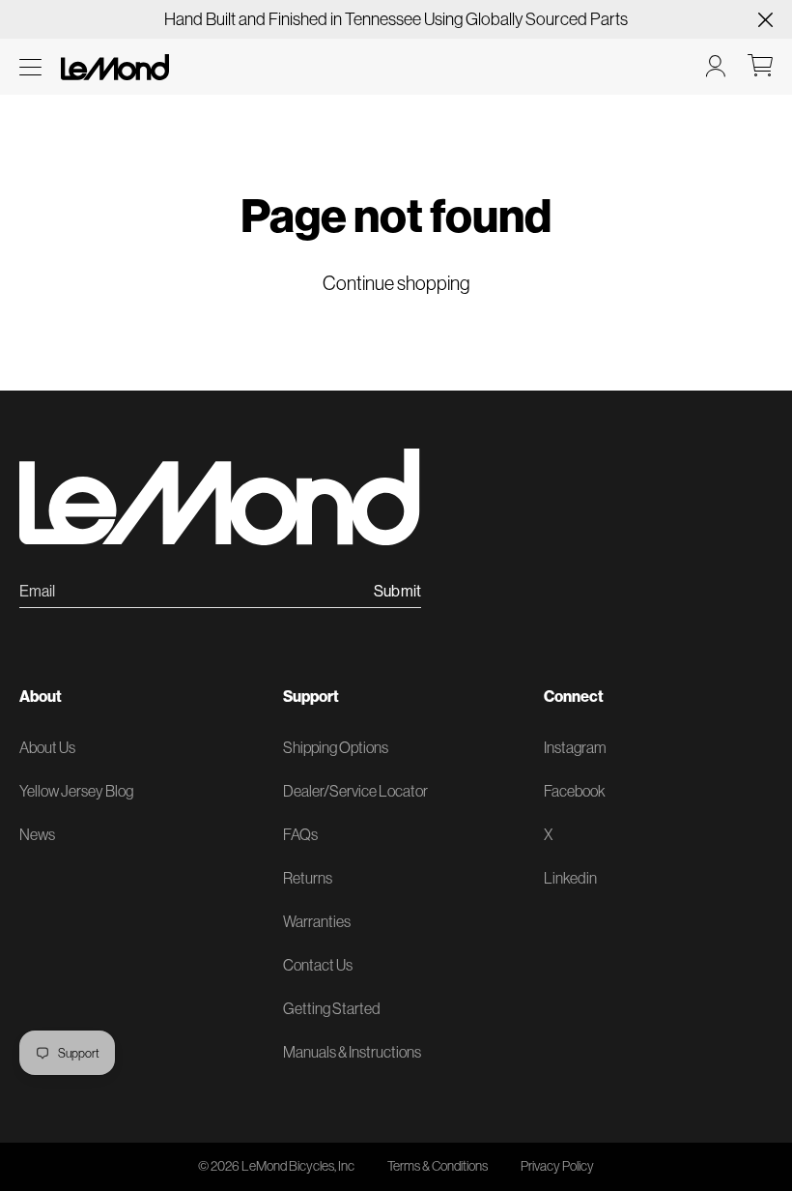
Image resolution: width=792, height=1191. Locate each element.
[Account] (715, 65)
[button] (30, 67)
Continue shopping (396, 283)
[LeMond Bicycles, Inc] (113, 65)
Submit (397, 591)
